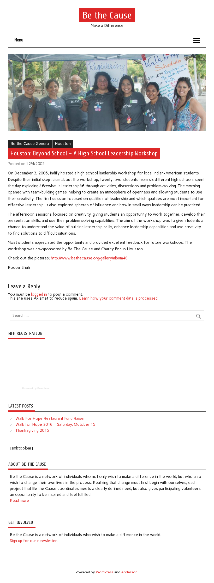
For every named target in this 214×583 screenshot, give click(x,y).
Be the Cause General (30, 143)
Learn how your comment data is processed (118, 298)
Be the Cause (107, 15)
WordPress (105, 572)
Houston (63, 143)
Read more (19, 500)
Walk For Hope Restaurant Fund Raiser (50, 418)
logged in (39, 294)
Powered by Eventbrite (36, 388)
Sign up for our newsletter (33, 540)
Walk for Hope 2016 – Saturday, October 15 (55, 424)
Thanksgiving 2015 (32, 430)
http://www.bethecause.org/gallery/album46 (89, 258)
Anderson (129, 572)
